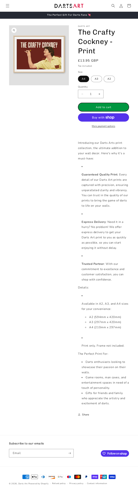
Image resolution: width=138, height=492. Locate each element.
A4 (83, 79)
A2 (109, 79)
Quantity (83, 86)
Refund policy (59, 483)
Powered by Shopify (38, 483)
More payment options (103, 126)
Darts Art (23, 483)
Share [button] (85, 414)
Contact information (97, 483)
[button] (8, 6)
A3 (96, 79)
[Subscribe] (69, 453)
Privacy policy (76, 483)
